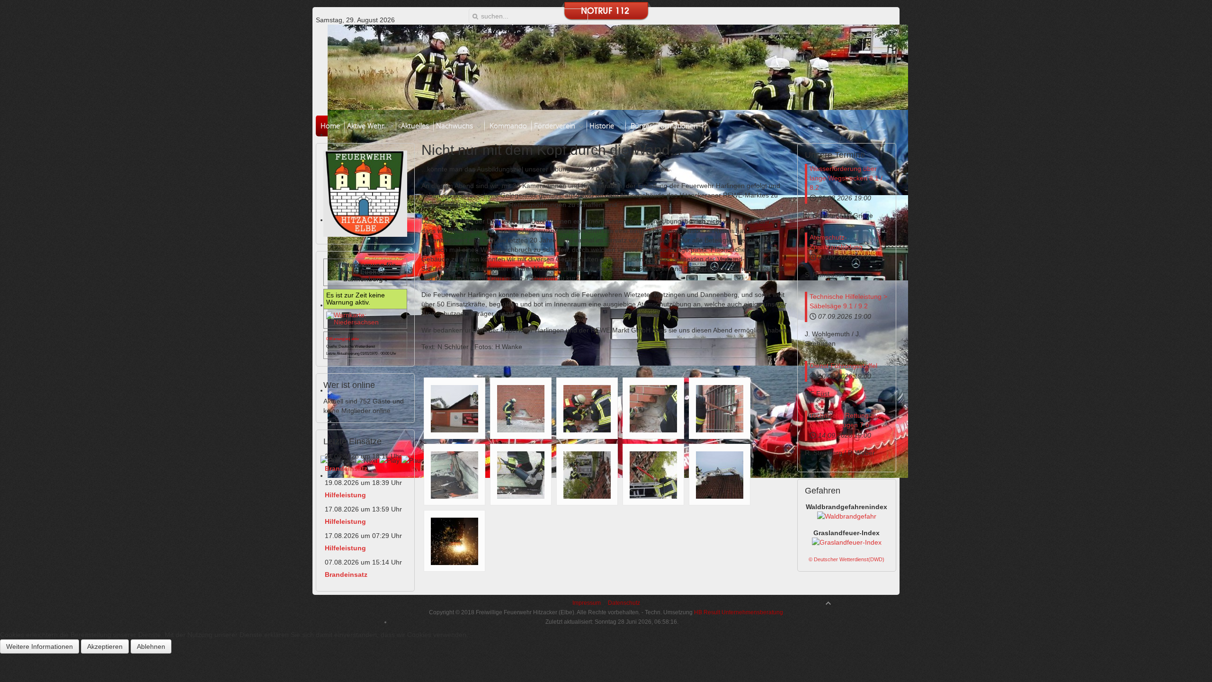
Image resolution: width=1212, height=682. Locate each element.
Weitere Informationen (39, 646)
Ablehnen (151, 646)
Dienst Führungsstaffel (843, 365)
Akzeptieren (105, 646)
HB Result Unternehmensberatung (738, 612)
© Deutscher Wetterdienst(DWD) (846, 559)
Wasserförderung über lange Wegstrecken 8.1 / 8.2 (846, 178)
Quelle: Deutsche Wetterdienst (350, 346)
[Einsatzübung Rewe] (454, 408)
